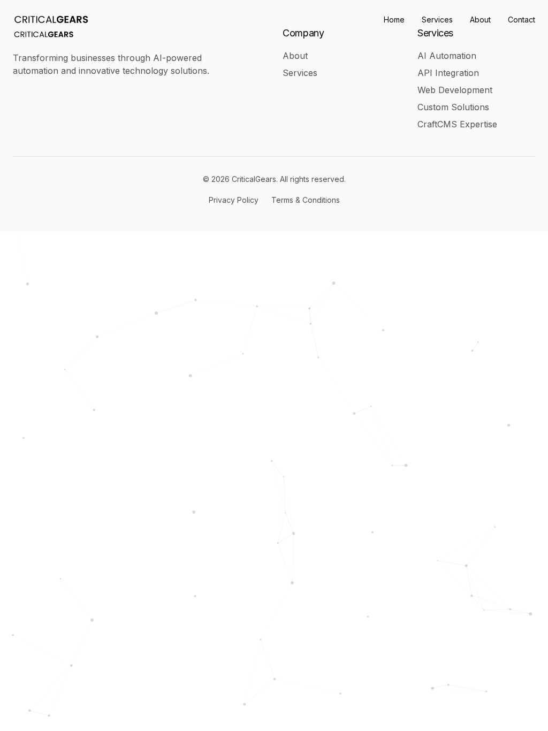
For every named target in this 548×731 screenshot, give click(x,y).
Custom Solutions (453, 107)
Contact (521, 19)
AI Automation (446, 55)
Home (394, 19)
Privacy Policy (233, 199)
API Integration (448, 72)
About (480, 19)
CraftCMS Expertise (457, 124)
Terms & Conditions (305, 199)
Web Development (454, 90)
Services (437, 19)
